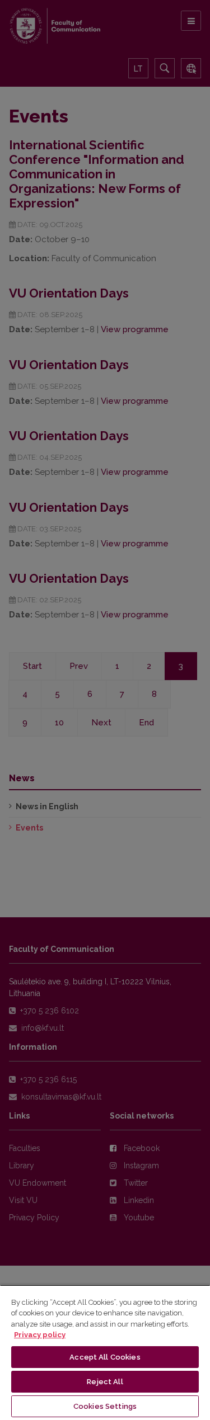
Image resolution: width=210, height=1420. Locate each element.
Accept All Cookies (104, 1357)
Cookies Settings (105, 1406)
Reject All (105, 1381)
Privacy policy (40, 1335)
